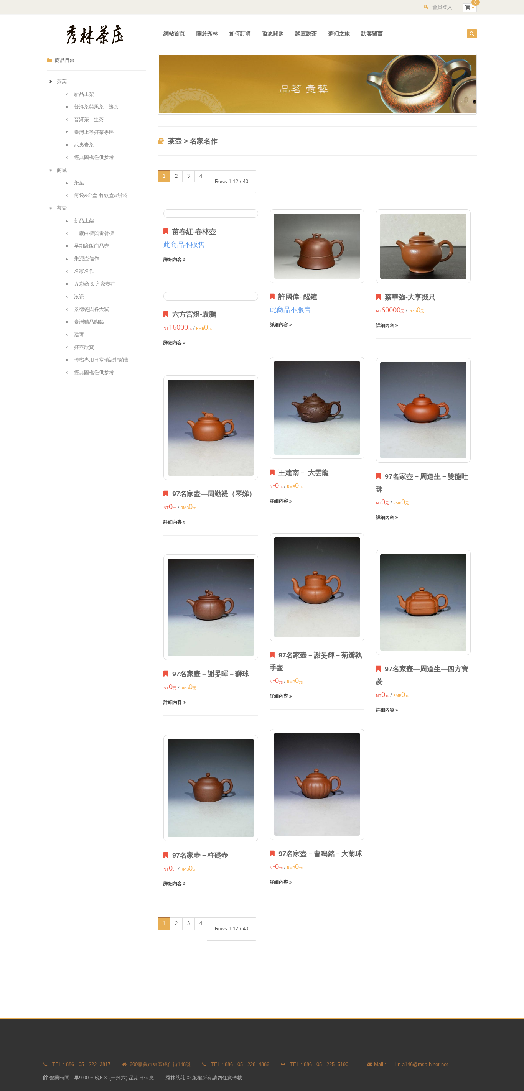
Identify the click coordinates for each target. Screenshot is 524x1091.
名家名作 (84, 271)
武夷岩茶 (84, 145)
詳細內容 (173, 259)
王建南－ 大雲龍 (302, 472)
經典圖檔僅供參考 (94, 157)
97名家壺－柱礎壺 (198, 855)
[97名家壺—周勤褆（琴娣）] (211, 428)
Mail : (380, 1064)
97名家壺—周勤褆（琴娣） (212, 494)
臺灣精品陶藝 (89, 322)
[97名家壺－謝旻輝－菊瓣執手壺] (317, 587)
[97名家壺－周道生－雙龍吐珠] (423, 410)
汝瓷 (79, 296)
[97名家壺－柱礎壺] (211, 788)
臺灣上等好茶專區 (94, 132)
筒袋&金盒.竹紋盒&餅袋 (100, 195)
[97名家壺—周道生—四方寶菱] (423, 602)
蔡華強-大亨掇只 (408, 297)
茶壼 (62, 208)
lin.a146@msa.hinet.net (421, 1064)
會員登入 (442, 7)
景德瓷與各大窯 (91, 309)
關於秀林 (207, 33)
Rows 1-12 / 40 (231, 181)
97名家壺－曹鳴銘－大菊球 (318, 854)
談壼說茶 (306, 33)
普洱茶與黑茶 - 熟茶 (96, 107)
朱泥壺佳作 (86, 258)
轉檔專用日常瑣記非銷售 (101, 360)
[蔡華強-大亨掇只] (423, 246)
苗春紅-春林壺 (192, 231)
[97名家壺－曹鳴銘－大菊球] (317, 784)
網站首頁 (174, 33)
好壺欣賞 (84, 347)
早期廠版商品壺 (91, 246)
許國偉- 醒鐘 (296, 297)
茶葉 (62, 81)
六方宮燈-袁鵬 (192, 314)
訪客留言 (372, 33)
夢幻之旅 (339, 33)
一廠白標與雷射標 (94, 233)
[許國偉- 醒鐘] (317, 246)
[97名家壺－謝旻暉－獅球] (211, 607)
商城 (62, 170)
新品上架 (84, 94)
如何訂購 (240, 33)
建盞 (79, 334)
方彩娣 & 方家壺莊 (94, 284)
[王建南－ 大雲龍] (317, 407)
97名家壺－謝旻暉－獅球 (208, 674)
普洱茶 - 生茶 (89, 119)
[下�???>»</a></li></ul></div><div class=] (490, 59)
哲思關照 (273, 33)
